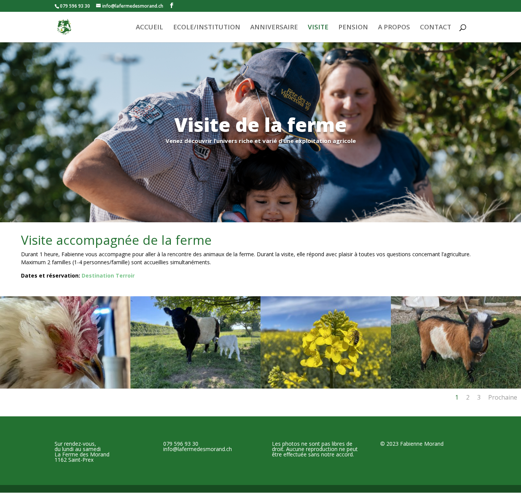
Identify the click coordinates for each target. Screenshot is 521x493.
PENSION (353, 27)
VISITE (318, 27)
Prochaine (502, 397)
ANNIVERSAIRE (274, 27)
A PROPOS (394, 27)
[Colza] (325, 386)
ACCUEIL (149, 27)
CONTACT (435, 27)
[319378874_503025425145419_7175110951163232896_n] (65, 386)
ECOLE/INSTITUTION (206, 27)
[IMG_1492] (195, 386)
